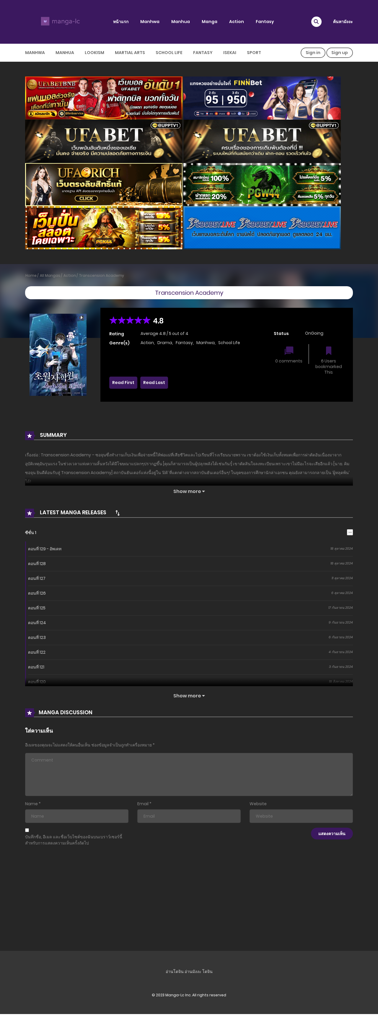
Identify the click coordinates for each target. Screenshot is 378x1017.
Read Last (154, 382)
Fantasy (265, 22)
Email (143, 804)
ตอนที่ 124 (37, 623)
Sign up (339, 53)
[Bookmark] (328, 351)
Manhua (180, 22)
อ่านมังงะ (193, 971)
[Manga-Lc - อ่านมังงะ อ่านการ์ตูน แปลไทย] (59, 22)
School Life (169, 53)
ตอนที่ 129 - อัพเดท (44, 549)
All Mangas (50, 275)
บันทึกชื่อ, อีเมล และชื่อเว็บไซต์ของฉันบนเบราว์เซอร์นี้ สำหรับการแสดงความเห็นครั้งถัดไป (73, 840)
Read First (123, 382)
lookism (94, 53)
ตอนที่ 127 (36, 578)
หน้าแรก (120, 22)
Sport (254, 53)
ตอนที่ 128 (37, 564)
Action (236, 22)
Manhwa (149, 22)
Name (31, 804)
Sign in (313, 53)
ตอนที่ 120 (37, 682)
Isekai (229, 53)
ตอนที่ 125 (36, 608)
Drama (164, 343)
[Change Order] (117, 512)
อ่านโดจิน (175, 971)
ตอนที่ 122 (36, 652)
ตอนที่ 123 (37, 637)
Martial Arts (130, 53)
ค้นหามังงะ (343, 22)
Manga (209, 22)
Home (31, 275)
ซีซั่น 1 (30, 533)
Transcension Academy (101, 275)
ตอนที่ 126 (37, 593)
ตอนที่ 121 (36, 667)
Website (258, 804)
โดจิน (207, 971)
